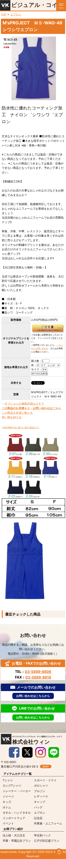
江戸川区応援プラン (46, 840)
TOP (4, 14)
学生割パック (42, 835)
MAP (46, 766)
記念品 (38, 818)
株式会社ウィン (37, 740)
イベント (8, 823)
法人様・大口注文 (14, 835)
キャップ (39, 802)
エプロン (15, 14)
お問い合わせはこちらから (33, 696)
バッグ (38, 807)
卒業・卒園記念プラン (17, 840)
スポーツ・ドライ (45, 780)
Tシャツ (8, 780)
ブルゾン (39, 791)
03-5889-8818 (38, 677)
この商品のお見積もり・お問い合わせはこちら (31, 408)
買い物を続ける (11, 417)
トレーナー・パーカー (17, 791)
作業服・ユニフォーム (48, 823)
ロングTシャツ (12, 785)
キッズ (7, 802)
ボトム (7, 807)
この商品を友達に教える (17, 412)
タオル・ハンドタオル (17, 812)
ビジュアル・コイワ (37, 4)
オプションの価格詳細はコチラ (24, 403)
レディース (41, 796)
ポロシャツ (41, 785)
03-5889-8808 (38, 672)
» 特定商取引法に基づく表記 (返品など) (20, 427)
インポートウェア (14, 818)
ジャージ (8, 796)
